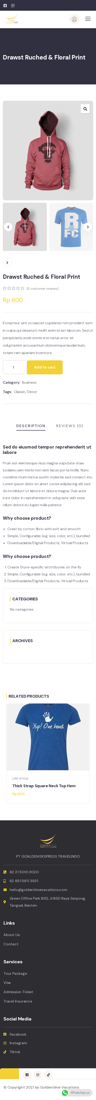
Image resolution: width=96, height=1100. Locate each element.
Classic (20, 391)
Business (29, 382)
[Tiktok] (48, 1075)
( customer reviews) (42, 288)
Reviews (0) (69, 425)
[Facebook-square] (27, 1075)
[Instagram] (38, 1075)
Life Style (20, 779)
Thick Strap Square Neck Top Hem (44, 786)
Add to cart (45, 367)
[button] (88, 227)
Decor (32, 391)
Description (30, 425)
